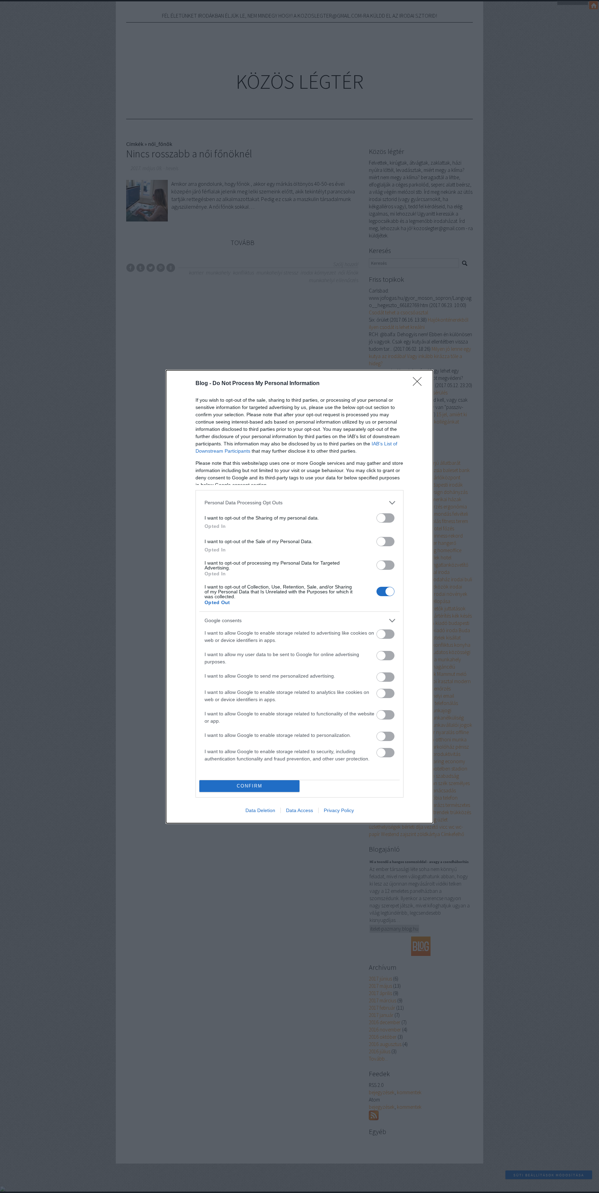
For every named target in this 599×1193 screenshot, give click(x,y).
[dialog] (299, 596)
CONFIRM (249, 786)
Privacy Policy (339, 810)
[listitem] (299, 502)
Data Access (299, 810)
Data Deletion (260, 810)
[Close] (419, 383)
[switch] (385, 518)
